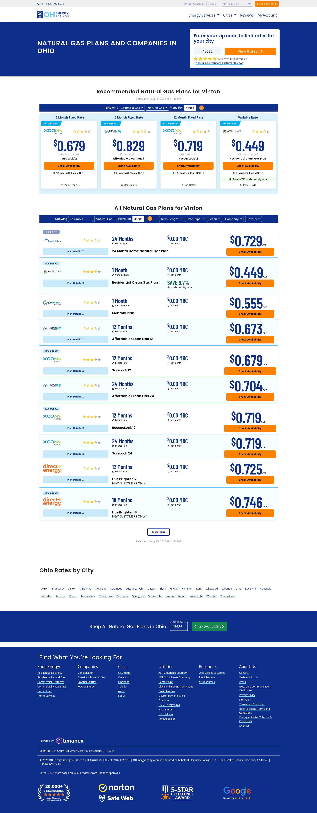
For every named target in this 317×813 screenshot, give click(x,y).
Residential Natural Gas (51, 677)
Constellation (85, 672)
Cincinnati (85, 588)
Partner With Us (248, 677)
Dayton (151, 588)
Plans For (176, 108)
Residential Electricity (49, 672)
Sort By (252, 219)
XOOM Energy (86, 686)
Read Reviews (207, 677)
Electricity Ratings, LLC (203, 760)
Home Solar (44, 691)
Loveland (250, 588)
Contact (244, 672)
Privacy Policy (247, 695)
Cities (228, 15)
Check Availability (208, 626)
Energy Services (202, 15)
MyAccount (267, 15)
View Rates (248, 51)
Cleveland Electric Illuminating (175, 686)
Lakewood (211, 588)
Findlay (174, 588)
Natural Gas (155, 108)
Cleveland (100, 588)
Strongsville (155, 596)
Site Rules (245, 699)
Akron (44, 588)
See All (122, 695)
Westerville (196, 596)
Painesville (122, 596)
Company (232, 219)
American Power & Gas (91, 677)
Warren (182, 596)
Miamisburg (88, 596)
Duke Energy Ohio (169, 705)
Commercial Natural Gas (52, 686)
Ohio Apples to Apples (212, 672)
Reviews (247, 15)
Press (242, 682)
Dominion (164, 700)
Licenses (244, 725)
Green (213, 219)
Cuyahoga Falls (135, 588)
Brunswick (58, 588)
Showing (112, 108)
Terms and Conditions (252, 704)
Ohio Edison (165, 714)
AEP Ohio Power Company (174, 677)
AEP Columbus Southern (172, 672)
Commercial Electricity (50, 682)
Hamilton (187, 588)
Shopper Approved (109, 773)
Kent (199, 588)
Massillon (46, 596)
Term (169, 219)
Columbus (116, 588)
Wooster (211, 596)
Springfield (138, 596)
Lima (238, 588)
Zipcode (177, 622)
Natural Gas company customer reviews (219, 63)
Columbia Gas (130, 108)
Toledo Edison (167, 718)
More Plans (158, 531)
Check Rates (266, 4)
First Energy (165, 709)
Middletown (106, 596)
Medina (60, 596)
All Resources (207, 682)
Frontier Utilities (87, 682)
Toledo (169, 596)
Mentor (73, 596)
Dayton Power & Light (171, 695)
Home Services (46, 695)
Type (194, 219)
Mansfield (265, 588)
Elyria (163, 588)
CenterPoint (165, 682)
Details (70, 185)
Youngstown (227, 596)
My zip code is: (194, 3)
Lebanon (226, 588)
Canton (72, 588)
